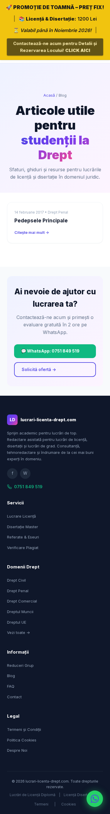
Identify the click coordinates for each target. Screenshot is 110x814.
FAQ (10, 686)
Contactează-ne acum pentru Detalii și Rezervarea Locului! (55, 47)
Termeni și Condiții (24, 729)
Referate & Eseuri (23, 537)
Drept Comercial (22, 601)
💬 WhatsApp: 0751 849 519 (50, 350)
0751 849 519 (28, 486)
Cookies (68, 804)
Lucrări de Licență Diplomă (32, 795)
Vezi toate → (18, 632)
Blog (11, 675)
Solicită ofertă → (39, 369)
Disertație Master (22, 526)
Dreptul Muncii (20, 611)
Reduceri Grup (20, 665)
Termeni (41, 804)
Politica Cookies (21, 740)
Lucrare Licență (21, 516)
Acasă (49, 95)
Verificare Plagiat (22, 547)
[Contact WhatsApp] (95, 798)
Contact (14, 696)
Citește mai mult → (31, 232)
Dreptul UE (16, 622)
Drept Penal (17, 590)
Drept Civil (16, 580)
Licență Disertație (79, 795)
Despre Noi (17, 750)
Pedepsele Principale (41, 221)
